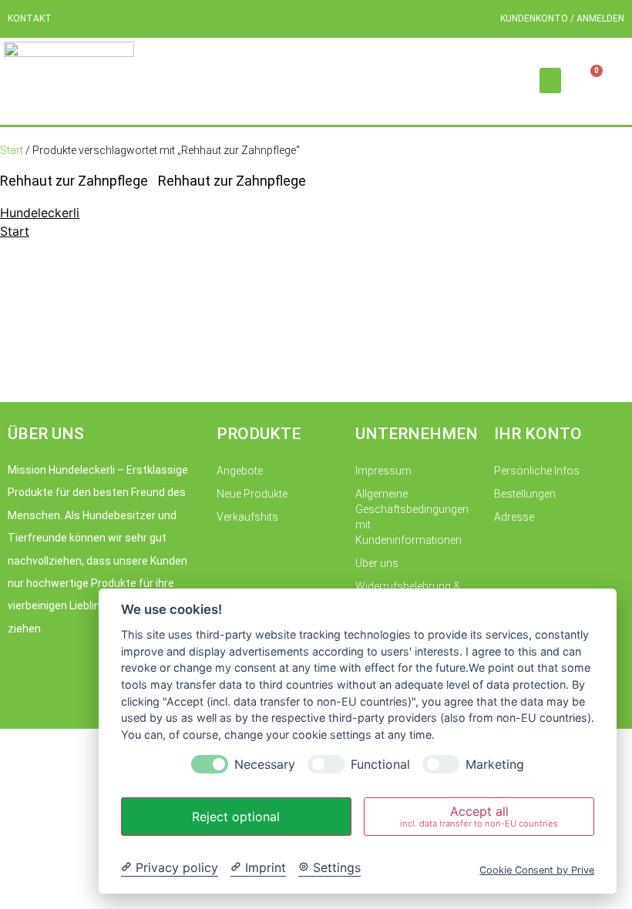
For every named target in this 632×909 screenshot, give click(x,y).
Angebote (240, 471)
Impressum (383, 471)
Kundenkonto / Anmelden (562, 18)
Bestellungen (525, 494)
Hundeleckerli (39, 212)
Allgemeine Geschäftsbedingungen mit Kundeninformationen (412, 517)
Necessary (264, 764)
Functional (380, 764)
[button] (550, 80)
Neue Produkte (252, 494)
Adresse (514, 517)
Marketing (495, 764)
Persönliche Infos (537, 471)
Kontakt (30, 18)
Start (11, 150)
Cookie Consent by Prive (536, 870)
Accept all (479, 816)
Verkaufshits (247, 517)
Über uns (376, 563)
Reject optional (236, 816)
